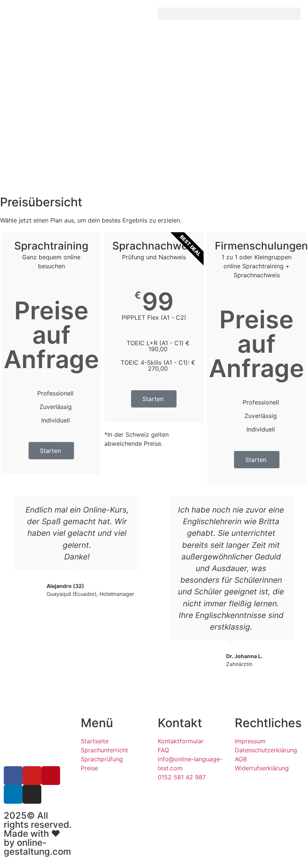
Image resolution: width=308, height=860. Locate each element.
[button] (229, 14)
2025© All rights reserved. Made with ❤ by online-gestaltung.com (38, 833)
